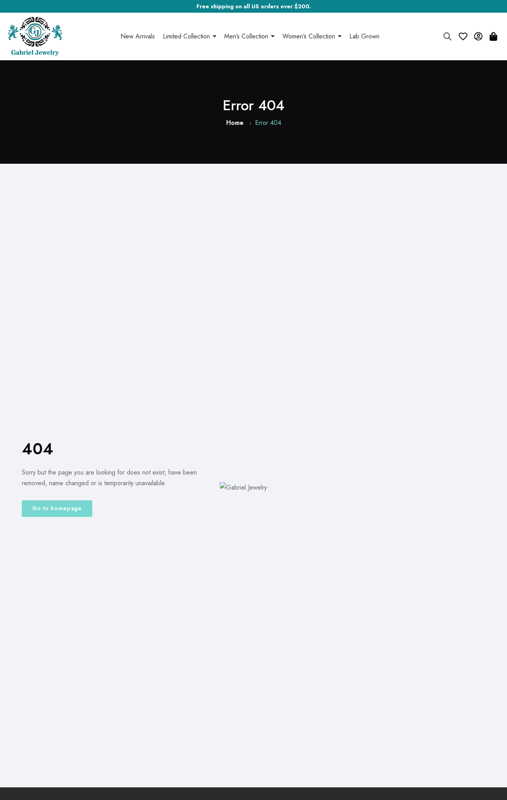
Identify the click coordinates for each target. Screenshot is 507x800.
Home (235, 122)
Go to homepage (57, 508)
